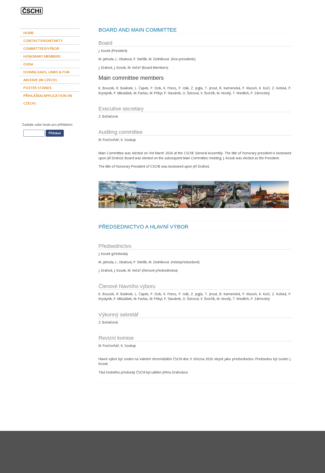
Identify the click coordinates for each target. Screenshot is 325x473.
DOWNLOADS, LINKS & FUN (46, 72)
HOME (28, 32)
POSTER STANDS (37, 87)
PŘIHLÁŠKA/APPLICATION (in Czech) (47, 99)
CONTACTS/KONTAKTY (43, 40)
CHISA (28, 64)
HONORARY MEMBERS (41, 56)
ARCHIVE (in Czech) (40, 79)
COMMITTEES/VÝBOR (41, 48)
